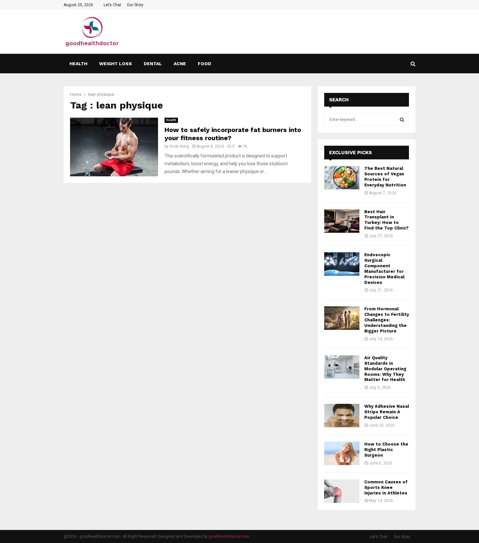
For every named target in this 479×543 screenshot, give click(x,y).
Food (204, 63)
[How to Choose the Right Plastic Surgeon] (341, 453)
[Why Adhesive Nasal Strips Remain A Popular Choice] (341, 415)
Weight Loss (115, 63)
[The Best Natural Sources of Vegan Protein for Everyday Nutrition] (341, 177)
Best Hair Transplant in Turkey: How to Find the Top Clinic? (386, 220)
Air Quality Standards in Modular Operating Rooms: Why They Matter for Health (385, 368)
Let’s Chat (112, 5)
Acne (180, 63)
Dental (153, 63)
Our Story (135, 5)
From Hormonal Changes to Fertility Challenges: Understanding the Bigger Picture (386, 319)
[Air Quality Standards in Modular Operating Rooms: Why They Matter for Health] (341, 367)
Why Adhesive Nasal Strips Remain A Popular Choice (386, 412)
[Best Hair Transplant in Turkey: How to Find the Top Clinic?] (341, 221)
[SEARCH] (402, 119)
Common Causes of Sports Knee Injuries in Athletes (386, 487)
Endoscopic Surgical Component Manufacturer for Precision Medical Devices (384, 268)
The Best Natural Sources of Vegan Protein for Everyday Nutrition (385, 176)
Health (78, 63)
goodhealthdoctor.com (229, 536)
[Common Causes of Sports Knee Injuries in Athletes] (341, 491)
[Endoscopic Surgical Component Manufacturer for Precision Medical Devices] (341, 264)
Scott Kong (179, 146)
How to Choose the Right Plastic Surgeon (386, 450)
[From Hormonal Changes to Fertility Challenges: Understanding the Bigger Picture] (341, 318)
